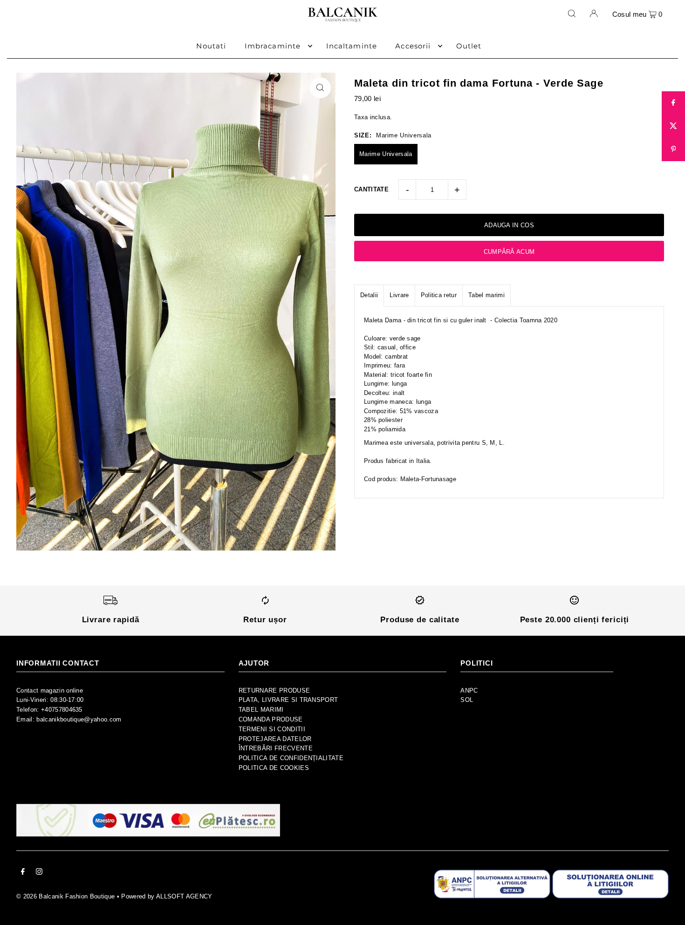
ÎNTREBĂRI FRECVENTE (276, 748)
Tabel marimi (486, 295)
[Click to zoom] (320, 87)
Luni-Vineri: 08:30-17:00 (50, 699)
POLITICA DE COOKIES (274, 767)
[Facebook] (23, 873)
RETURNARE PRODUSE (274, 690)
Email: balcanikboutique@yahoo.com (69, 719)
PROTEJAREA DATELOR (275, 738)
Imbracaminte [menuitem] (273, 45)
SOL (466, 699)
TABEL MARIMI (261, 709)
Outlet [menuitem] (469, 45)
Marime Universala (385, 153)
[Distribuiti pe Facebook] (673, 103)
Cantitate (371, 189)
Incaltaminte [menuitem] (351, 45)
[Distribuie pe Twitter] (673, 126)
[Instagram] (39, 873)
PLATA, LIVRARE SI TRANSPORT (288, 699)
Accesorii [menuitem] (413, 45)
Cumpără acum (509, 251)
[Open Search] (571, 13)
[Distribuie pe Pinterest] (673, 149)
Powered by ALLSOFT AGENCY (166, 896)
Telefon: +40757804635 (49, 709)
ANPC (469, 690)
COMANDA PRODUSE (271, 719)
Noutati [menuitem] (211, 45)
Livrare (399, 295)
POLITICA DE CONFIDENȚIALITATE (291, 758)
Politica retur (439, 295)
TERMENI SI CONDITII (272, 729)
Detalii (369, 295)
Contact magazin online (49, 690)
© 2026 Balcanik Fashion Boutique (65, 896)
